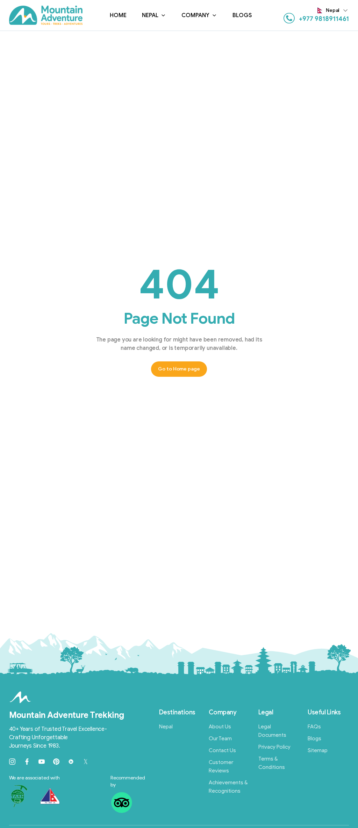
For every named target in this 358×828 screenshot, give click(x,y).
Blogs (242, 15)
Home (118, 15)
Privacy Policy (274, 747)
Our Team (220, 738)
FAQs (314, 726)
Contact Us (222, 750)
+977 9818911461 (324, 19)
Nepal (150, 15)
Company (195, 15)
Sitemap (318, 750)
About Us (220, 726)
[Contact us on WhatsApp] (289, 18)
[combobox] (333, 10)
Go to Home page (179, 369)
